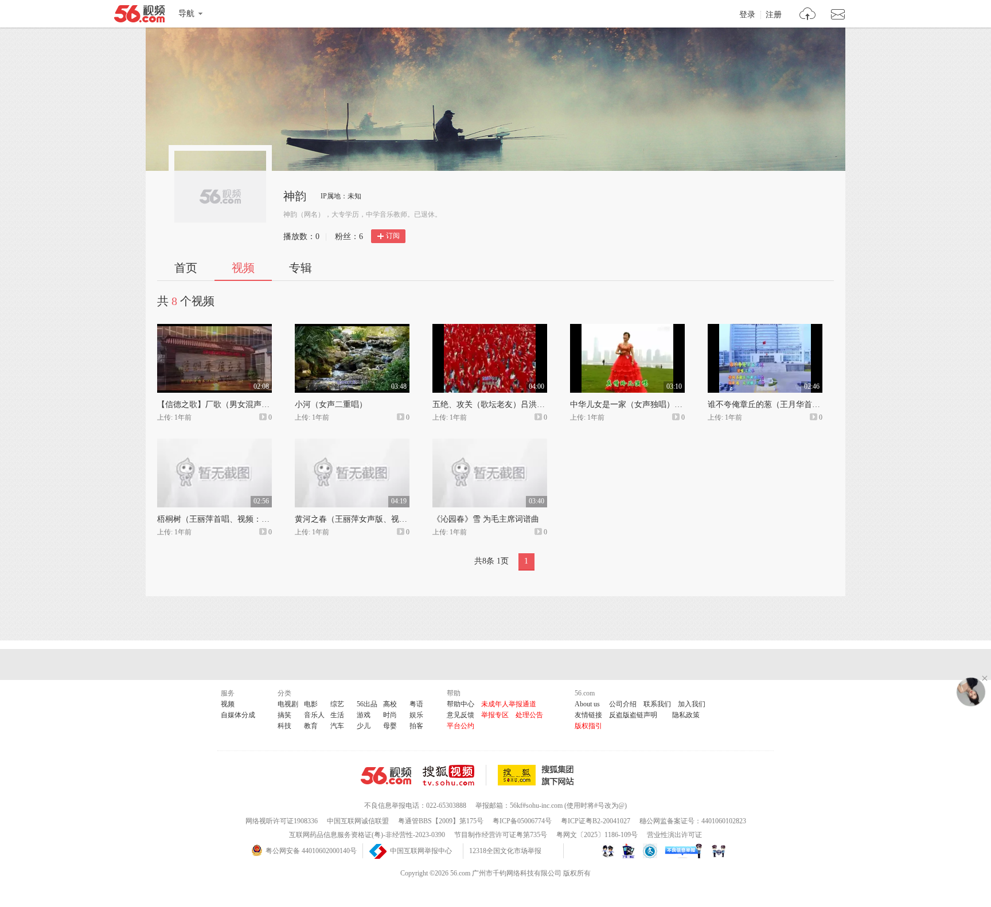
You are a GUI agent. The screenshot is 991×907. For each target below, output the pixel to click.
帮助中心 (460, 704)
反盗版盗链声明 (633, 715)
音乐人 (314, 715)
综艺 (337, 704)
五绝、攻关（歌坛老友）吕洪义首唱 (496, 404)
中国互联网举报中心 (421, 851)
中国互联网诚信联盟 (358, 821)
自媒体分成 (238, 715)
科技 (284, 726)
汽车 (337, 726)
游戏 (363, 715)
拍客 (416, 726)
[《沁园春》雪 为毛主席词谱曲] (489, 444)
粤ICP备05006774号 (522, 821)
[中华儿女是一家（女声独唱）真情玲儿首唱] (627, 329)
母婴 (390, 726)
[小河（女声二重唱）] (352, 329)
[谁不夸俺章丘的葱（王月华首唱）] (765, 329)
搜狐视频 (454, 775)
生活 (337, 715)
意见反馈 (460, 715)
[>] (807, 15)
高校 (390, 704)
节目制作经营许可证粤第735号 (500, 835)
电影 (311, 704)
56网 (386, 776)
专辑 (300, 267)
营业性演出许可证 (674, 835)
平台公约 (460, 726)
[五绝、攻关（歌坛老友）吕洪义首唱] (489, 329)
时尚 (390, 715)
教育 (311, 726)
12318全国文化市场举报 (505, 851)
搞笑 (284, 715)
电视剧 (288, 704)
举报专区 (495, 715)
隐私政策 (686, 715)
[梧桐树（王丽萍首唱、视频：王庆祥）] (214, 444)
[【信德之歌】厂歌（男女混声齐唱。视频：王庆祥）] (214, 329)
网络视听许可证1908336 (281, 821)
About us (587, 704)
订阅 (393, 236)
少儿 (363, 726)
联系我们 (657, 704)
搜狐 (538, 775)
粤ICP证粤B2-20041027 (595, 821)
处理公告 (529, 715)
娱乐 (416, 715)
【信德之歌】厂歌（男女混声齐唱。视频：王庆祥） (249, 404)
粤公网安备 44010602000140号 (311, 851)
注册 (774, 15)
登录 (747, 15)
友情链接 (588, 715)
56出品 (367, 704)
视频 (243, 267)
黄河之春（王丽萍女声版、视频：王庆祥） (371, 519)
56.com (139, 16)
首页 (185, 267)
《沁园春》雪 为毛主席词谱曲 (485, 519)
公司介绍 (623, 704)
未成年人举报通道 (508, 704)
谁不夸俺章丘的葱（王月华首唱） (768, 404)
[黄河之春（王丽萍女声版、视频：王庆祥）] (352, 444)
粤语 (416, 704)
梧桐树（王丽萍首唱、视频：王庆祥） (225, 519)
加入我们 (691, 704)
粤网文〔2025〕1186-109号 (597, 835)
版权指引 (588, 726)
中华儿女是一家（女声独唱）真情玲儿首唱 (646, 404)
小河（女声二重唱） (331, 404)
